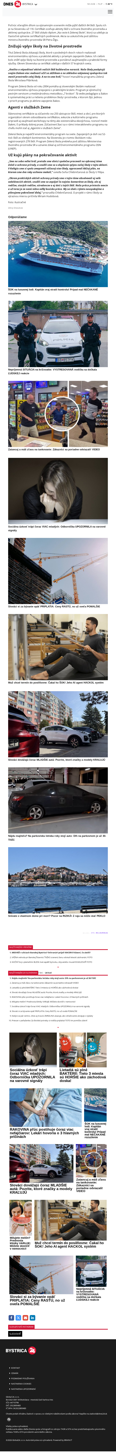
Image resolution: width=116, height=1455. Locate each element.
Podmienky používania (22, 1378)
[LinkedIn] (32, 1318)
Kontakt (15, 1368)
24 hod (48, 972)
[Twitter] (18, 1318)
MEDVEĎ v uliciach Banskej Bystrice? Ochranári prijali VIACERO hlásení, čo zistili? (51, 952)
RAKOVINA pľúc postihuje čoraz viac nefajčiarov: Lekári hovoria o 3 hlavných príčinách (50, 997)
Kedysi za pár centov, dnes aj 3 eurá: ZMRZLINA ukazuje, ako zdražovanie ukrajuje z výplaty (52, 1015)
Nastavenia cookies (21, 1383)
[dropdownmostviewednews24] (58, 1028)
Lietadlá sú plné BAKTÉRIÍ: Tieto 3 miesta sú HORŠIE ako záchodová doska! (45, 987)
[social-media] (8, 1419)
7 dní (40, 972)
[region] (35, 4)
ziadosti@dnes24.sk (98, 1413)
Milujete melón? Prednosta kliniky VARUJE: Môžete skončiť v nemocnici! (43, 1001)
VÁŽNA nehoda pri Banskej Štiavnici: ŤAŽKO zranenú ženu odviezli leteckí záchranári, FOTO (52, 957)
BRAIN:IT (68, 1440)
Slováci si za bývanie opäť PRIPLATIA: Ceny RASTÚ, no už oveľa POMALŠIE (44, 1011)
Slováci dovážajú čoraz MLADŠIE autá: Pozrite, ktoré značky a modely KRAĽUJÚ (47, 992)
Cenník (14, 1373)
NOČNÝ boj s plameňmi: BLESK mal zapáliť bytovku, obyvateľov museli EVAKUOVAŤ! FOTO (52, 962)
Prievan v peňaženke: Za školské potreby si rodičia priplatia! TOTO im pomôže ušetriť (49, 1020)
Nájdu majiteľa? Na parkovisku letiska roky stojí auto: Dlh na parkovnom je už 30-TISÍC (54, 978)
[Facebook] (11, 1318)
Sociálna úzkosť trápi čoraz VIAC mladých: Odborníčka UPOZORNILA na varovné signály (51, 1006)
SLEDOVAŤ (15, 1333)
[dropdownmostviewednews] (58, 967)
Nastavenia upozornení (23, 1389)
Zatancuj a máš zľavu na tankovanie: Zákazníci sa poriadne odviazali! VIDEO (45, 982)
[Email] (25, 1318)
